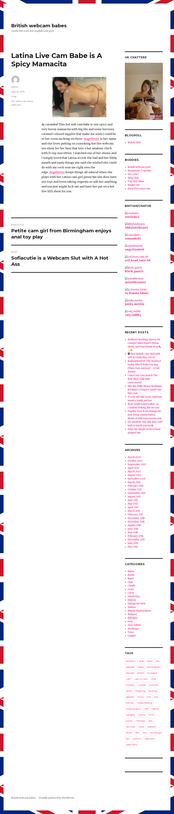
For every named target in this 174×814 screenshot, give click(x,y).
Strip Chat (133, 177)
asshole (130, 667)
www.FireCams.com (139, 188)
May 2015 (133, 546)
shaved (151, 726)
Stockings (133, 628)
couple (142, 685)
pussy (129, 720)
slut (145, 732)
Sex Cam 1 (133, 174)
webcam (16, 104)
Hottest (132, 600)
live (156, 696)
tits (127, 738)
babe (141, 667)
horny (140, 696)
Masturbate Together (140, 170)
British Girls (134, 142)
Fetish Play (134, 596)
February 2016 (135, 536)
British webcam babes (39, 25)
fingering (140, 690)
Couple (131, 585)
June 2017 (133, 500)
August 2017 (134, 496)
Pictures (132, 614)
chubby (130, 685)
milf (146, 708)
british (140, 673)
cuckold (153, 685)
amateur (131, 661)
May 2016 (133, 532)
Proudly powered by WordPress (56, 797)
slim (137, 732)
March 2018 (134, 482)
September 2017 (136, 493)
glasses (130, 696)
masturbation (133, 708)
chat (153, 679)
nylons (141, 714)
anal (141, 661)
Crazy (131, 589)
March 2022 (134, 471)
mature (132, 607)
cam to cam (141, 679)
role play (140, 720)
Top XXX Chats (136, 181)
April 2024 (133, 468)
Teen (131, 632)
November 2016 (136, 521)
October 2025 (135, 460)
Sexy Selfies (134, 625)
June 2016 (133, 528)
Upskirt (132, 635)
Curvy (131, 592)
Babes (131, 571)
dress (129, 690)
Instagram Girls (136, 603)
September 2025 (137, 464)
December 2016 (136, 518)
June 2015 (133, 543)
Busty (131, 578)
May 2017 (133, 503)
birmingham (154, 667)
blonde (130, 673)
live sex (130, 702)
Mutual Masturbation (139, 610)
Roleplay (132, 617)
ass (157, 661)
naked (155, 708)
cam (128, 679)
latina (19, 101)
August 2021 (134, 475)
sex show (28, 101)
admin (14, 86)
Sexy (130, 621)
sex (150, 720)
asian (150, 661)
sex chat (130, 726)
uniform (137, 738)
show (129, 732)
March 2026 (134, 457)
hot (13, 101)
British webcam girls (139, 167)
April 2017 (133, 507)
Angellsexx (91, 138)
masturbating (144, 702)
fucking (153, 690)
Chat (13, 96)
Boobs (131, 574)
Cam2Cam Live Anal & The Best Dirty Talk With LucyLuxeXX (143, 379)
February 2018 (135, 485)
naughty (130, 714)
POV (151, 714)
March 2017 (134, 511)
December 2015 (136, 539)
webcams (131, 744)
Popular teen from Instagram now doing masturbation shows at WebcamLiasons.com (145, 415)
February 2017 (135, 514)
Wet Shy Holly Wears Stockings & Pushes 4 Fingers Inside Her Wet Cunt (145, 390)
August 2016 (134, 525)
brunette (152, 673)
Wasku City (134, 185)
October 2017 (135, 489)
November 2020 (136, 478)
